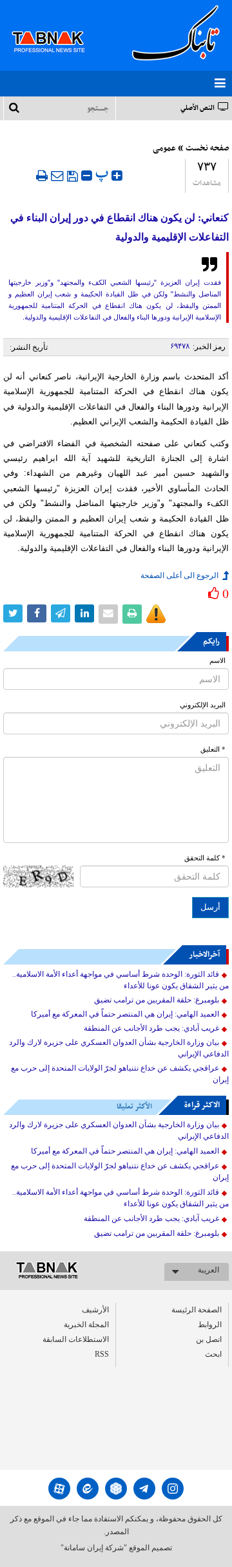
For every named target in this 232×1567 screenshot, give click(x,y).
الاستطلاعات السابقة (76, 1339)
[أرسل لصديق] (57, 175)
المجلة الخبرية (86, 1324)
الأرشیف (95, 1309)
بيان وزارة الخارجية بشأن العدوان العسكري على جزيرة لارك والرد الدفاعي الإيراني (119, 1048)
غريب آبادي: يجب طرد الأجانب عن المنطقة (151, 1028)
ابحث (213, 1354)
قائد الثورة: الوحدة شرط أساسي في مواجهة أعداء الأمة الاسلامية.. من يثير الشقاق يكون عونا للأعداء (120, 980)
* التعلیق (213, 749)
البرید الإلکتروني (203, 705)
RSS (102, 1354)
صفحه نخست (207, 148)
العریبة (208, 1269)
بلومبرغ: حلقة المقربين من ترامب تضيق (156, 999)
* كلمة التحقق (205, 858)
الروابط (210, 1324)
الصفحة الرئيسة (196, 1309)
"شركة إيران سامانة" (94, 1547)
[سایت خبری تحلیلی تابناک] (56, 27)
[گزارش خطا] (156, 614)
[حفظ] (72, 176)
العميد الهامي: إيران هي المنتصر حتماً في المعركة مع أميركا (125, 1014)
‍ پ (103, 174)
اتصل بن (209, 1339)
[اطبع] (42, 175)
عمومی (164, 148)
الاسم (217, 660)
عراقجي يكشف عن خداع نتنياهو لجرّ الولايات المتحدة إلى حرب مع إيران (120, 1074)
